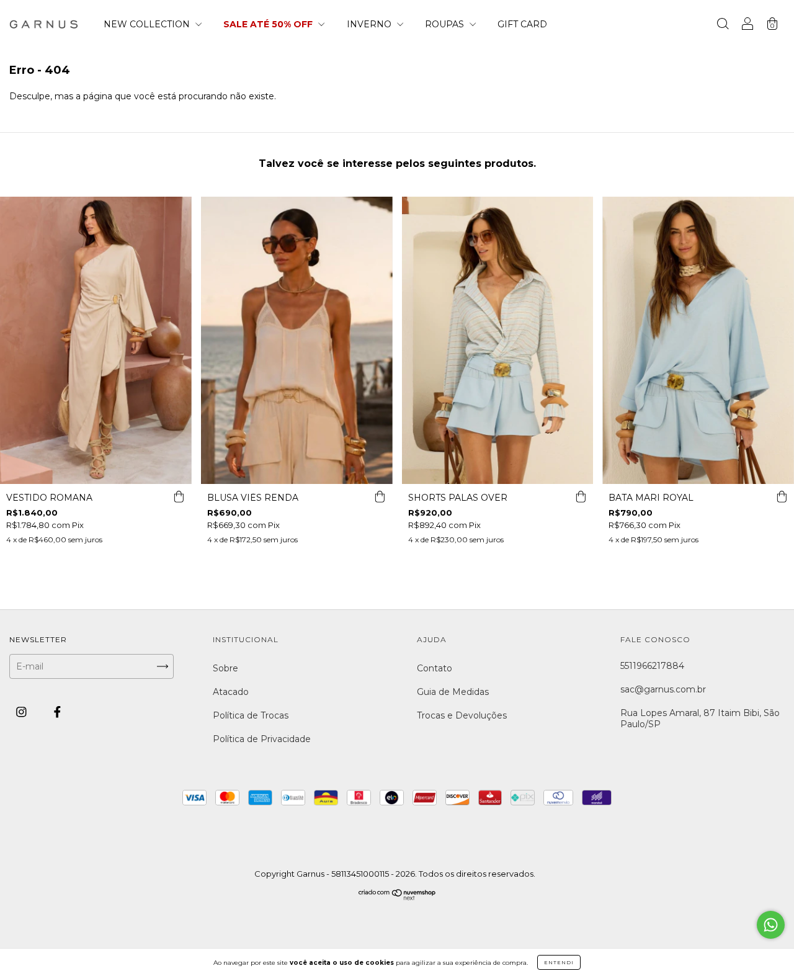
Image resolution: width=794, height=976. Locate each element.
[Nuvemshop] (397, 897)
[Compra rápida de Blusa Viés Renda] (380, 496)
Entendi (559, 962)
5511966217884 (652, 665)
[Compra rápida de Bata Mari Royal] (781, 496)
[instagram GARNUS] (22, 712)
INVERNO (370, 24)
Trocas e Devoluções (462, 715)
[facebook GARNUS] (57, 712)
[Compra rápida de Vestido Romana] (179, 496)
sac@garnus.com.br (663, 689)
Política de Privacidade (262, 739)
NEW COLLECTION (148, 24)
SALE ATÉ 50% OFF (269, 24)
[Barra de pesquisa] (722, 25)
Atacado (231, 691)
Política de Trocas (250, 715)
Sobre (225, 668)
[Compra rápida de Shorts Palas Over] (580, 496)
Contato (434, 668)
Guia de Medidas (453, 691)
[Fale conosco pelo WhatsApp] (771, 925)
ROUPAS (445, 24)
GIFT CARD (522, 24)
